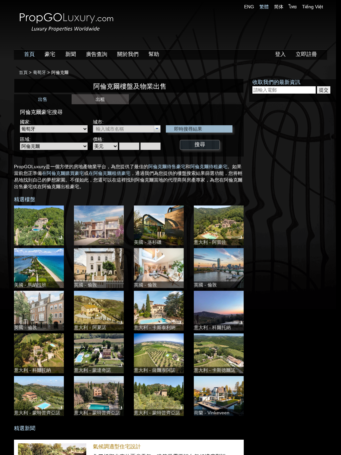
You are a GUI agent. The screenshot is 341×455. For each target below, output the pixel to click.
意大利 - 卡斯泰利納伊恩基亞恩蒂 (168, 327)
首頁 (29, 54)
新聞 (70, 54)
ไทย (293, 6)
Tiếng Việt (312, 6)
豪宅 (50, 54)
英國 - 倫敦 (85, 284)
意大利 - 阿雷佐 (210, 242)
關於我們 (128, 54)
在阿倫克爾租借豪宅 (110, 173)
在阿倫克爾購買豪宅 (63, 173)
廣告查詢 (96, 54)
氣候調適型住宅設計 (117, 446)
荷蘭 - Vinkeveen (211, 412)
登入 (280, 54)
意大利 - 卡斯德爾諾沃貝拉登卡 (226, 370)
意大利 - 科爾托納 (212, 327)
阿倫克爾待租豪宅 (208, 166)
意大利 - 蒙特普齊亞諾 (37, 412)
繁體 (264, 6)
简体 (278, 6)
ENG (249, 6)
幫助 (154, 54)
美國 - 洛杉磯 (148, 242)
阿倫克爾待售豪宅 (166, 166)
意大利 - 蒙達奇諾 (92, 370)
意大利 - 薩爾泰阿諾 (154, 370)
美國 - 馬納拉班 (30, 284)
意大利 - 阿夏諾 (90, 327)
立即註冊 (306, 54)
